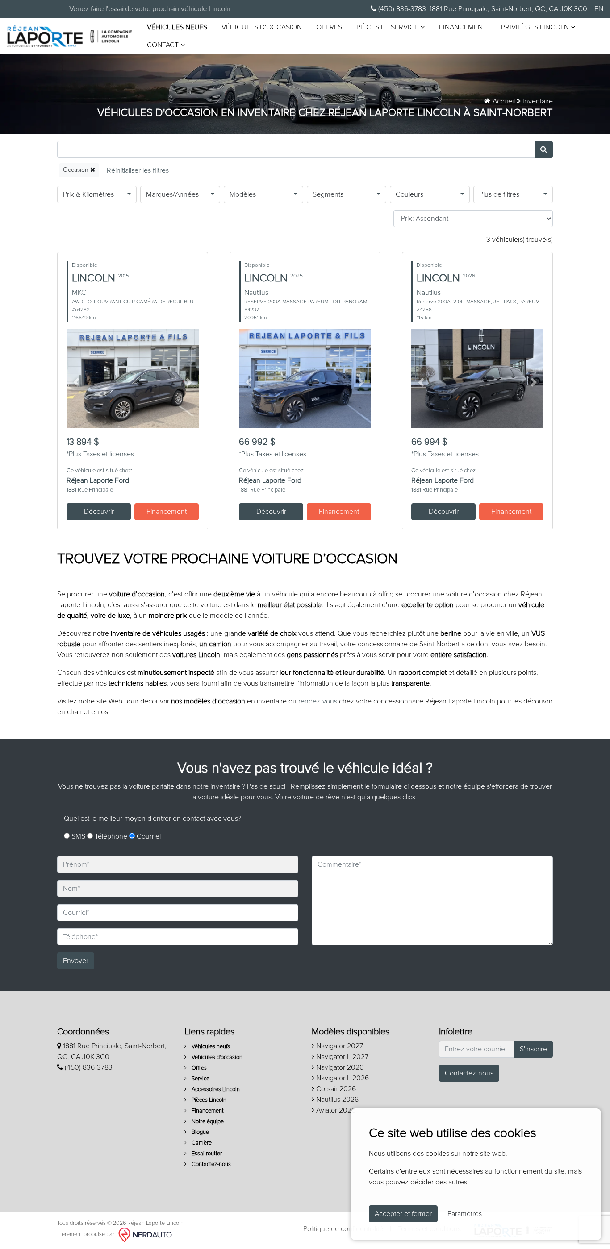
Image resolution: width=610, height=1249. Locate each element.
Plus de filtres (499, 194)
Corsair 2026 (335, 1088)
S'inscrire (533, 1049)
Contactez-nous (210, 1164)
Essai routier (206, 1154)
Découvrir (99, 511)
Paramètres (464, 1213)
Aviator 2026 (334, 1110)
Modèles (243, 194)
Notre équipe (207, 1122)
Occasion (76, 170)
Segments (328, 194)
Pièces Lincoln (208, 1100)
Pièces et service (388, 27)
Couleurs (409, 194)
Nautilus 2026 (336, 1099)
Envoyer (75, 960)
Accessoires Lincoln (215, 1089)
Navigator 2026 (338, 1067)
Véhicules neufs (177, 27)
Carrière (201, 1143)
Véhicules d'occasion (261, 27)
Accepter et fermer (403, 1213)
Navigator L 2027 (341, 1056)
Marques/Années (172, 194)
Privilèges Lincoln (536, 27)
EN (598, 8)
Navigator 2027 (338, 1046)
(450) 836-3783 (401, 8)
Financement (463, 27)
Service (199, 1079)
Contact (163, 45)
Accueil (503, 101)
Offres (329, 27)
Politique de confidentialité (343, 1228)
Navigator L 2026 (341, 1078)
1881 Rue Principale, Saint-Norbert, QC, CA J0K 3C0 (508, 8)
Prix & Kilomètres (88, 194)
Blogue (199, 1132)
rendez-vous (317, 701)
